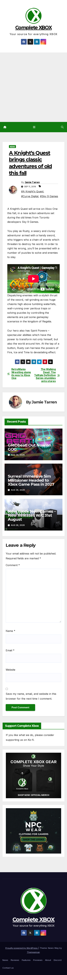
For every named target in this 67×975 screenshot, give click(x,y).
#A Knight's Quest (32, 191)
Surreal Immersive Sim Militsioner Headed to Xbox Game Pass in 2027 (31, 480)
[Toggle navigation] (34, 127)
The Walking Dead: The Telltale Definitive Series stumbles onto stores (45, 375)
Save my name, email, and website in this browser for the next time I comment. (31, 696)
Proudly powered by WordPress (21, 948)
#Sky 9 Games (49, 196)
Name (10, 631)
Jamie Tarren (32, 182)
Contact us (8, 967)
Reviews (15, 960)
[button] (62, 127)
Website (10, 669)
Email (10, 650)
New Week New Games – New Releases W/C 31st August (32, 515)
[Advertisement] (33, 87)
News (12, 147)
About (48, 960)
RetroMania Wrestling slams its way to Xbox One (21, 374)
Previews (37, 960)
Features (26, 960)
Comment (13, 565)
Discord (57, 960)
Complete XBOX (33, 28)
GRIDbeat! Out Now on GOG (29, 447)
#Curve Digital (29, 196)
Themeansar (33, 952)
